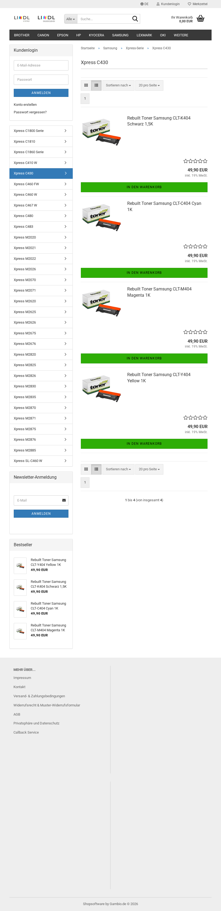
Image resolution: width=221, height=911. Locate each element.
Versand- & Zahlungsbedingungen (39, 696)
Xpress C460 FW (26, 184)
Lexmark (144, 35)
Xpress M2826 (25, 376)
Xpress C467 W (25, 205)
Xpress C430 (23, 173)
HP (78, 35)
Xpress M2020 (25, 237)
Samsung (120, 35)
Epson (62, 35)
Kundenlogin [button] (170, 4)
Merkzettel (199, 4)
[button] (144, 4)
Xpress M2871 (25, 418)
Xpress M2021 (25, 248)
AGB (16, 714)
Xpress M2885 (25, 450)
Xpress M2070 (25, 280)
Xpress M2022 (25, 259)
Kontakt (19, 687)
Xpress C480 (23, 216)
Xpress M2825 (25, 365)
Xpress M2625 (25, 312)
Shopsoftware (94, 904)
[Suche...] (135, 19)
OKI (163, 35)
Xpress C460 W (25, 194)
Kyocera (96, 35)
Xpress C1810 (24, 141)
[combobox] (118, 85)
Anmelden (41, 93)
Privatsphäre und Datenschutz (36, 723)
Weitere (181, 35)
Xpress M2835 (25, 397)
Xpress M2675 (25, 333)
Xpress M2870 (25, 408)
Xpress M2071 (25, 290)
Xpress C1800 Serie (29, 131)
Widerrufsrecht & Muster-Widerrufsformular (46, 705)
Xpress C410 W (25, 163)
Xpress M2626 (25, 322)
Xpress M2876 (25, 439)
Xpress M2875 (25, 429)
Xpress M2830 (25, 386)
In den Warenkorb (144, 187)
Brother (21, 35)
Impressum (22, 678)
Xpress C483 (23, 227)
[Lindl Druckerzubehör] (34, 19)
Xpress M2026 (25, 269)
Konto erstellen (25, 105)
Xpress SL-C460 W (28, 461)
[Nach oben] (206, 903)
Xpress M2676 (25, 344)
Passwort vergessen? (30, 112)
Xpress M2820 (25, 354)
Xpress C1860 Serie (29, 152)
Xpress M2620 (25, 301)
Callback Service (26, 732)
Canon (43, 35)
